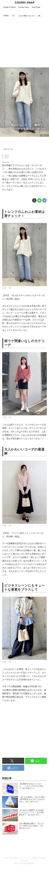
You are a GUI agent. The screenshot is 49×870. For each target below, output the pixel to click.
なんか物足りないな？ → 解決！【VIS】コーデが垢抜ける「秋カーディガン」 (24, 128)
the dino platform (27, 863)
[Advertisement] (24, 42)
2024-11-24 (8, 149)
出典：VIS (44, 135)
